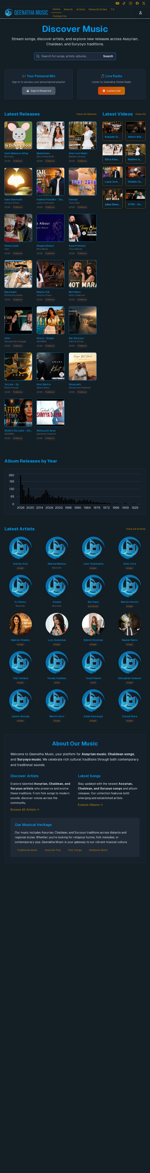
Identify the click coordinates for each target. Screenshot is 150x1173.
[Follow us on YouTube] (117, 3)
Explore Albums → (90, 805)
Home (56, 9)
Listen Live (114, 90)
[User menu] (140, 13)
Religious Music (98, 850)
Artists (80, 9)
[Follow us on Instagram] (130, 3)
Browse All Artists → (24, 809)
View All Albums (86, 114)
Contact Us (60, 16)
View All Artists (136, 528)
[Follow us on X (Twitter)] (144, 3)
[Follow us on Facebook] (137, 3)
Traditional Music (27, 850)
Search (68, 9)
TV (112, 9)
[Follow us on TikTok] (124, 3)
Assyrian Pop (53, 850)
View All (140, 114)
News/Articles (98, 9)
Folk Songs (75, 850)
